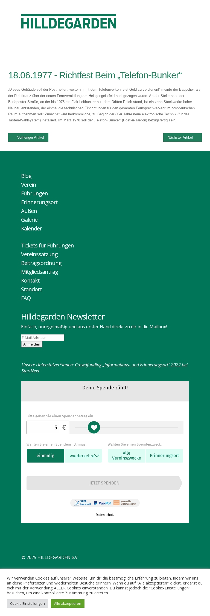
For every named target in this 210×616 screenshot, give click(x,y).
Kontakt (30, 280)
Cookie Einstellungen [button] (27, 603)
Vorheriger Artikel (30, 137)
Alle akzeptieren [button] (67, 603)
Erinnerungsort (39, 202)
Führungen (34, 193)
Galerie (29, 219)
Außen (29, 211)
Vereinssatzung (39, 254)
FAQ (26, 298)
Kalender (31, 228)
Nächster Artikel (180, 137)
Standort (31, 289)
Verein (28, 184)
